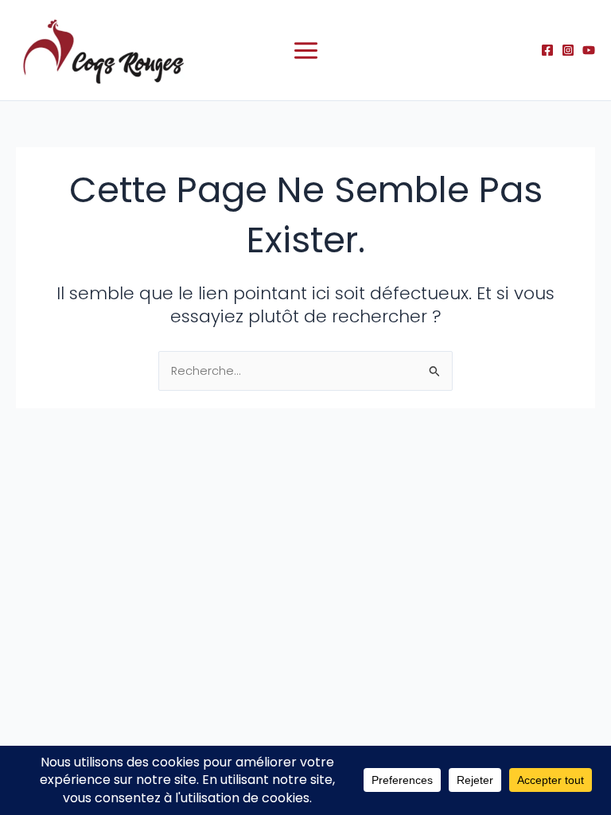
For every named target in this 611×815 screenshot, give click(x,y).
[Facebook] (547, 50)
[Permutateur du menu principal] (306, 50)
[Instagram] (568, 50)
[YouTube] (588, 50)
